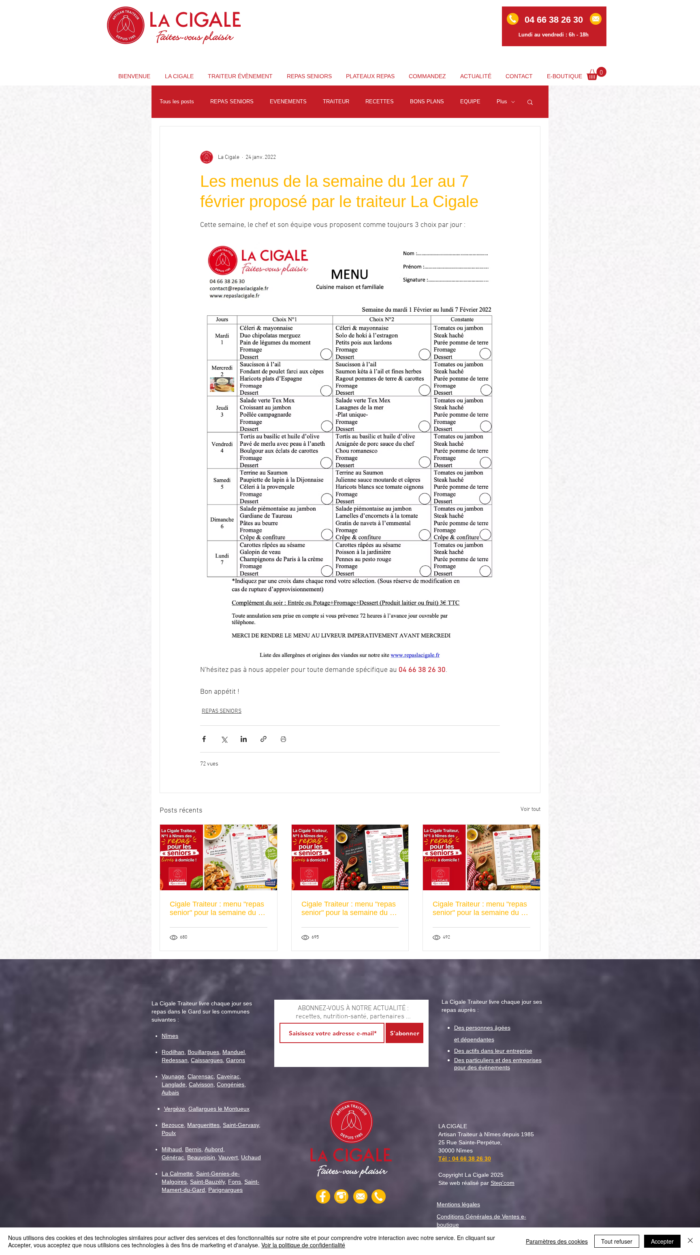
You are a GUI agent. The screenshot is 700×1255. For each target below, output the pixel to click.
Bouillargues (203, 1052)
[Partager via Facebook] (204, 739)
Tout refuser (616, 1241)
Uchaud (251, 1157)
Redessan (175, 1060)
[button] (596, 73)
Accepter (662, 1241)
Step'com (502, 1183)
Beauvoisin (201, 1157)
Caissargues (207, 1060)
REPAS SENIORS (232, 101)
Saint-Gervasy (241, 1125)
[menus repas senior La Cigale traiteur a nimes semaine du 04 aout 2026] (481, 857)
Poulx (169, 1133)
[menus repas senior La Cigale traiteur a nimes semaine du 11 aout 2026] (350, 857)
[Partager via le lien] (263, 739)
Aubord (214, 1149)
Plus (502, 101)
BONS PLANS (427, 101)
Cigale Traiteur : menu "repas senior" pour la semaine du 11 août (349, 908)
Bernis (193, 1149)
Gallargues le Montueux (219, 1108)
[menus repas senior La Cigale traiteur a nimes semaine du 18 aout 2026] (218, 857)
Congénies (230, 1084)
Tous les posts (177, 101)
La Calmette (177, 1173)
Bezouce (173, 1125)
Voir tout (530, 809)
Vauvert (228, 1157)
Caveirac (228, 1076)
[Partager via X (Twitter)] (224, 739)
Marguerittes (203, 1125)
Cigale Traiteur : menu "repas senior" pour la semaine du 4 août (480, 908)
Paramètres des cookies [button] (557, 1241)
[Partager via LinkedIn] (244, 739)
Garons (235, 1060)
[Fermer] (690, 1241)
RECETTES (379, 101)
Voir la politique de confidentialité (303, 1245)
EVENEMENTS (288, 101)
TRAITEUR (336, 101)
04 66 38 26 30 (471, 1158)
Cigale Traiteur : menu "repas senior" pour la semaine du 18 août (218, 908)
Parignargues (225, 1190)
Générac (173, 1157)
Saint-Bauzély (207, 1181)
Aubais (170, 1092)
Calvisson (201, 1084)
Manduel (233, 1052)
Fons (234, 1181)
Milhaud (172, 1149)
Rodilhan (173, 1052)
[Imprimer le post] (283, 739)
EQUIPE (470, 101)
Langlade (174, 1084)
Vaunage (173, 1076)
